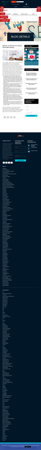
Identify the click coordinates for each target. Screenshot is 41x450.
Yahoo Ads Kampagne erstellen (7, 382)
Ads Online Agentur (5, 179)
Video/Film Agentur (5, 284)
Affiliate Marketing (5, 343)
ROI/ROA (3, 340)
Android (3, 403)
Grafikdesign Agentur (5, 273)
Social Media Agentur (5, 227)
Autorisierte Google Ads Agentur (7, 183)
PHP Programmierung (5, 406)
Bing (3, 370)
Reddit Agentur (4, 255)
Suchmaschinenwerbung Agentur (7, 208)
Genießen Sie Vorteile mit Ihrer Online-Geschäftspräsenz (31, 79)
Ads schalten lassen (5, 355)
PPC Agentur (4, 191)
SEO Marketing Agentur (6, 235)
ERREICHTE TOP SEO (24, 14)
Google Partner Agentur (6, 210)
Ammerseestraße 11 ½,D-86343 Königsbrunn (34, 145)
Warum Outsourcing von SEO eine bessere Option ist (31, 89)
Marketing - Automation (6, 414)
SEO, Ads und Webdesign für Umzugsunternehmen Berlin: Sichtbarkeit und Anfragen (31, 74)
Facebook (4, 434)
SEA (3, 308)
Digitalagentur (4, 234)
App (3, 398)
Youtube (3, 433)
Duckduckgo (4, 383)
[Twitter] (8, 117)
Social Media (4, 438)
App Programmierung (5, 399)
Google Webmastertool (6, 333)
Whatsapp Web (4, 436)
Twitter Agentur (4, 247)
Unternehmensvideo (5, 429)
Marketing (4, 409)
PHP (3, 405)
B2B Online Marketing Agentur (7, 226)
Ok (25, 446)
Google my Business (5, 329)
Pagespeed (4, 324)
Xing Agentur (4, 251)
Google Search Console (6, 316)
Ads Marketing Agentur (6, 238)
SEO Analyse (4, 305)
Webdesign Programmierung (7, 395)
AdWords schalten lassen (6, 364)
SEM (3, 309)
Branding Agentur (5, 230)
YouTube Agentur (5, 245)
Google (3, 312)
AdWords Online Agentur (6, 176)
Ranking (3, 320)
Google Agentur (4, 206)
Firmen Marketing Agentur (6, 223)
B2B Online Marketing (5, 421)
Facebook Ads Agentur (6, 204)
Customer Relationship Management (8, 418)
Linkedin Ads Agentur (5, 203)
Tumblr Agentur (4, 257)
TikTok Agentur (4, 250)
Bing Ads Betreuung (5, 372)
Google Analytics (5, 325)
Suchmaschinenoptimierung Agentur (8, 171)
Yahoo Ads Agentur (5, 196)
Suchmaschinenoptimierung (6, 293)
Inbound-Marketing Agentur (6, 278)
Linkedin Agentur (5, 254)
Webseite (3, 386)
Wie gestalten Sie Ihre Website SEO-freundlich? (31, 84)
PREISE (33, 14)
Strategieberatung (5, 426)
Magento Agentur (5, 262)
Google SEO (4, 294)
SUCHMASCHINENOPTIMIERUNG (6, 14)
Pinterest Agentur (5, 258)
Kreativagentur (4, 218)
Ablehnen (29, 446)
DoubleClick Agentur (5, 282)
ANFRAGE (4, 19)
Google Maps (4, 332)
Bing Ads (3, 371)
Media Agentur (4, 214)
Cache (3, 323)
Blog (13, 1)
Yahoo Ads (4, 378)
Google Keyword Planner (6, 336)
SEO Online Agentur (5, 169)
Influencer (4, 437)
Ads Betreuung (4, 351)
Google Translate (5, 339)
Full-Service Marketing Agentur (7, 219)
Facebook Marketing (5, 413)
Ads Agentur (4, 177)
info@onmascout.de (26, 6)
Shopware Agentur (5, 277)
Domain (3, 317)
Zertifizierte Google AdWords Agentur (8, 187)
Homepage (4, 387)
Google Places (4, 331)
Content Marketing (5, 417)
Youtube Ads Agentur (5, 200)
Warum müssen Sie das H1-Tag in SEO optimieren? (31, 93)
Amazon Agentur (5, 239)
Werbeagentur (4, 211)
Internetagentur (4, 216)
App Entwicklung (5, 401)
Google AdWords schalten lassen (7, 366)
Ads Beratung (4, 352)
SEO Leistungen (5, 301)
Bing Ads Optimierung (5, 374)
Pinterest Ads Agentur (5, 199)
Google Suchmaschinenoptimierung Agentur (9, 173)
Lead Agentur (4, 274)
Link (3, 321)
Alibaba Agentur (5, 242)
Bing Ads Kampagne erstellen (7, 375)
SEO (3, 292)
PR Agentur (4, 212)
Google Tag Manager (5, 335)
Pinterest (3, 440)
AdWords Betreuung (5, 360)
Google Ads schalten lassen (6, 356)
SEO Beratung (4, 304)
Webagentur (4, 222)
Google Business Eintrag (6, 328)
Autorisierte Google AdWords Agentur (8, 184)
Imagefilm (4, 430)
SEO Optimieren (5, 300)
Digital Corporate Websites (6, 422)
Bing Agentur (4, 192)
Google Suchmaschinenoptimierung (8, 296)
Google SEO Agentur (5, 172)
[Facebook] (5, 117)
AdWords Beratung (5, 362)
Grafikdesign (4, 394)
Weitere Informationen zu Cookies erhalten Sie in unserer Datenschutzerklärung (20, 447)
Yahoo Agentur (4, 195)
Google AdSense (5, 327)
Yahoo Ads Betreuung (5, 379)
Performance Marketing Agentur (7, 231)
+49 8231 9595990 (34, 147)
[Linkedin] (14, 117)
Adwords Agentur (5, 175)
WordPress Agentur (5, 261)
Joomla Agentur (4, 265)
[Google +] (11, 117)
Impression (4, 344)
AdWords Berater (5, 367)
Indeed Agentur (4, 253)
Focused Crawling (5, 425)
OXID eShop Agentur (5, 266)
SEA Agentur (4, 188)
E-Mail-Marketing (5, 411)
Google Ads (4, 348)
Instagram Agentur (5, 246)
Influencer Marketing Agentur (7, 249)
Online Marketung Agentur (6, 215)
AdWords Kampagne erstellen (7, 363)
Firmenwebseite (5, 390)
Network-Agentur (5, 281)
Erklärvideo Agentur (5, 285)
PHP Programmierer (5, 407)
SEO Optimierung (5, 297)
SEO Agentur (4, 168)
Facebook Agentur (5, 243)
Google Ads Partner (5, 359)
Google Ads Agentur (5, 180)
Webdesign (4, 391)
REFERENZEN (15, 14)
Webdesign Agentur (5, 269)
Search (3, 313)
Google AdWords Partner (6, 368)
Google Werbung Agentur (6, 207)
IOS (3, 402)
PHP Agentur (4, 270)
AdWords (3, 347)
